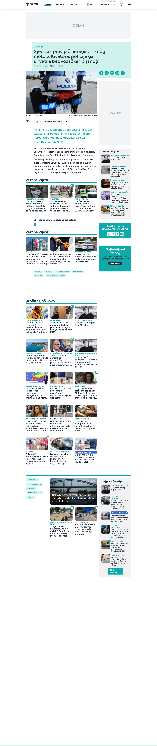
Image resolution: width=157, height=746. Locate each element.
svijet (30, 497)
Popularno (61, 4)
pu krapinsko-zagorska (56, 275)
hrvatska (32, 480)
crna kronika (78, 272)
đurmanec (39, 275)
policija (38, 272)
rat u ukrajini (34, 484)
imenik (104, 1)
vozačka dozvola (62, 272)
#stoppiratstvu (107, 4)
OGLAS (78, 25)
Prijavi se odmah (115, 263)
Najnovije (76, 4)
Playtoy (112, 1)
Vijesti (47, 4)
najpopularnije (111, 481)
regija (31, 488)
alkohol (48, 272)
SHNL (92, 4)
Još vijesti (113, 571)
